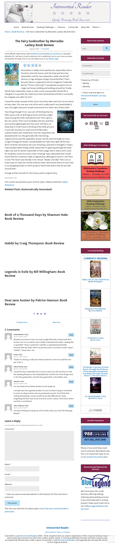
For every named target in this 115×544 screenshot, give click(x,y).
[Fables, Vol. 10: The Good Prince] (95, 269)
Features (61, 27)
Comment (10, 429)
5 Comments (45, 49)
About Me (85, 27)
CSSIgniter (66, 532)
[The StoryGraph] (91, 123)
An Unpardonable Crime (95, 396)
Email (8, 474)
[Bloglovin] (107, 123)
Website (8, 484)
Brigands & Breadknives (95, 309)
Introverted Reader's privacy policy (93, 97)
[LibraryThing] (96, 123)
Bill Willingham (97, 281)
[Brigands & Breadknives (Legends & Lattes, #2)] (95, 298)
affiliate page (53, 58)
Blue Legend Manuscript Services (94, 507)
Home (16, 27)
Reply (71, 334)
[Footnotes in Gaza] (95, 326)
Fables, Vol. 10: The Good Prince (95, 279)
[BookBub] (97, 127)
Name (8, 464)
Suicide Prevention (94, 457)
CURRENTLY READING (95, 258)
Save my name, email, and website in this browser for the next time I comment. (36, 496)
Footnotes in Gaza (96, 338)
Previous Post (22, 322)
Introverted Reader (57, 528)
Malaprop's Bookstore (53, 53)
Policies (95, 27)
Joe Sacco (97, 340)
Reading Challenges (45, 27)
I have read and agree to (93, 95)
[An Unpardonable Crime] (95, 385)
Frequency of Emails (90, 80)
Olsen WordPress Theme (53, 532)
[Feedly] (86, 123)
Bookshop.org (35, 53)
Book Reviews (28, 27)
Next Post (56, 322)
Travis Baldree (96, 310)
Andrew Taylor (96, 398)
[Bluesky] (101, 123)
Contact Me (73, 27)
